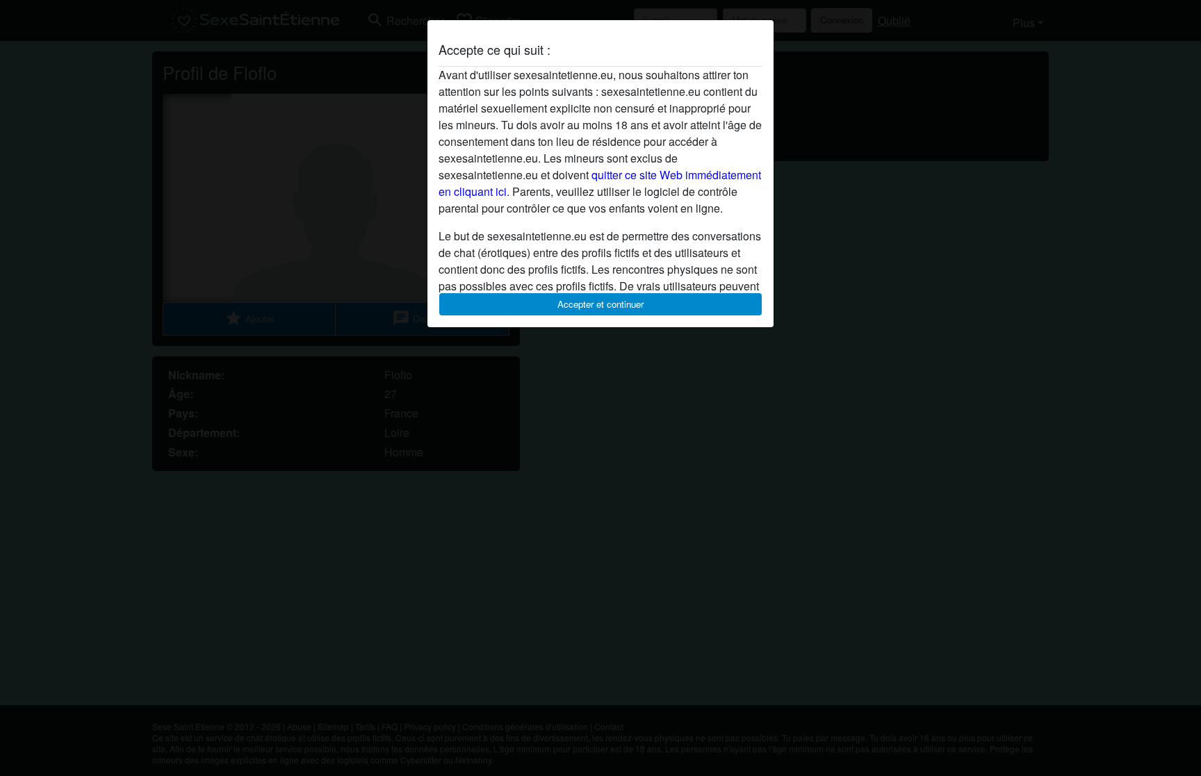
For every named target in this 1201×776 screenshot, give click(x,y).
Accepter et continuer (600, 304)
